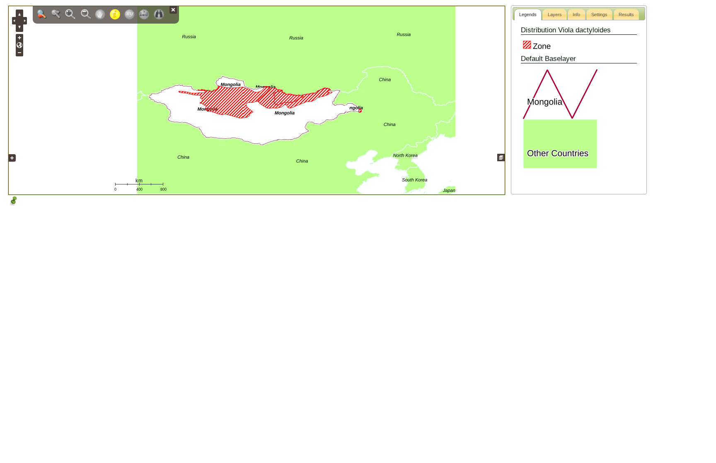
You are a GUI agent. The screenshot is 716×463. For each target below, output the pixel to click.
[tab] (528, 14)
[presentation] (528, 14)
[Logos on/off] (12, 164)
